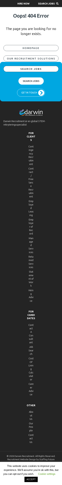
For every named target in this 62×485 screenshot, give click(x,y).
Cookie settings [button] (46, 473)
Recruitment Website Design (21, 459)
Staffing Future (47, 459)
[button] (23, 3)
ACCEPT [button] (31, 479)
